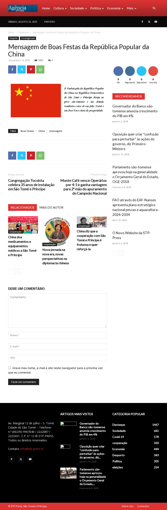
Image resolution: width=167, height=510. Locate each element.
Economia (113, 8)
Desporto (23, 32)
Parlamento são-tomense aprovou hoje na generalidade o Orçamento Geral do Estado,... (93, 477)
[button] (154, 8)
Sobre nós (127, 506)
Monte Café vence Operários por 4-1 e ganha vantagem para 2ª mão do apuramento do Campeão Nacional (83, 186)
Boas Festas (27, 130)
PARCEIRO (49, 21)
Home (46, 8)
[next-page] (17, 271)
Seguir (129, 66)
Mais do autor (51, 207)
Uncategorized (28, 38)
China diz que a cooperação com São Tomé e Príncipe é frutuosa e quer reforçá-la (91, 240)
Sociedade (77, 8)
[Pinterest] (31, 69)
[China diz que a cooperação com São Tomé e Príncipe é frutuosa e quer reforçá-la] (92, 222)
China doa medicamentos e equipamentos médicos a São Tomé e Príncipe (22, 246)
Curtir (118, 66)
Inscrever (153, 66)
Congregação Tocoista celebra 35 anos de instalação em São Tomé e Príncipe (31, 184)
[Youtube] (156, 21)
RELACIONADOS (22, 207)
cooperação (15, 231)
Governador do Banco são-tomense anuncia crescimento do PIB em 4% (135, 111)
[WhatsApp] (40, 69)
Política (95, 8)
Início (11, 32)
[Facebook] (142, 21)
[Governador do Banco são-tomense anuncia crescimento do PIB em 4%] (68, 427)
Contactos (143, 506)
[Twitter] (149, 21)
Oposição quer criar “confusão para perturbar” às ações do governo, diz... (92, 452)
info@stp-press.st (31, 449)
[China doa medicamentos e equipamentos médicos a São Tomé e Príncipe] (23, 225)
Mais (130, 8)
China (41, 130)
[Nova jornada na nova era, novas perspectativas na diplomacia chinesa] (57, 231)
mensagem (55, 130)
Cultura (59, 8)
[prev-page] (10, 271)
